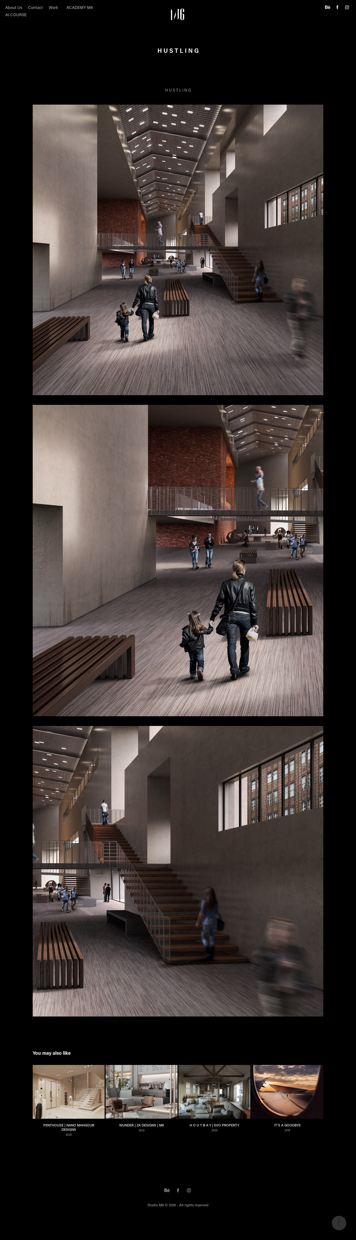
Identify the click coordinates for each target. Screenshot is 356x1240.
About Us (13, 7)
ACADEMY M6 (79, 7)
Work (53, 7)
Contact (35, 7)
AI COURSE (16, 14)
